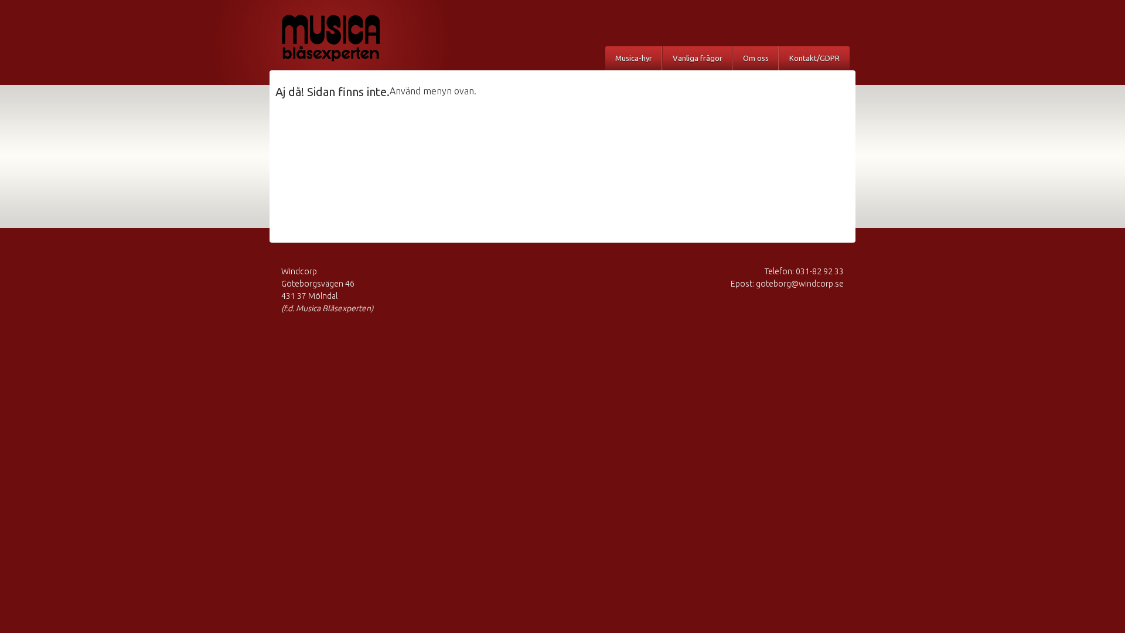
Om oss (756, 58)
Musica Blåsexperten (342, 38)
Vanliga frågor (697, 58)
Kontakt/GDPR (814, 58)
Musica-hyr (633, 58)
